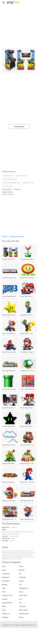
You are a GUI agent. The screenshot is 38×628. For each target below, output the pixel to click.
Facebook (5, 617)
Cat (20, 573)
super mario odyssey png (11, 183)
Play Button (6, 581)
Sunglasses (6, 573)
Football (4, 599)
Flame (21, 566)
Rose (4, 592)
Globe (4, 606)
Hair (20, 599)
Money (21, 617)
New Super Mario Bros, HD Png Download (15, 371)
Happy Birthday (7, 603)
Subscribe (22, 577)
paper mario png (28, 183)
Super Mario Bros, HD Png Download (14, 408)
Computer (22, 606)
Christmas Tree (7, 595)
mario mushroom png (10, 179)
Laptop (21, 581)
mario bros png (8, 175)
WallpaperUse (23, 588)
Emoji (21, 592)
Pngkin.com (6, 613)
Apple (4, 570)
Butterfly (22, 570)
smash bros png (21, 175)
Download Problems (16, 236)
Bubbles (4, 584)
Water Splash (23, 610)
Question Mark (24, 613)
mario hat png (7, 186)
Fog (20, 584)
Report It (5, 236)
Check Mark (23, 595)
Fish (20, 603)
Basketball (5, 577)
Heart (4, 566)
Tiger (3, 588)
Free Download (19, 126)
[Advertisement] (19, 29)
